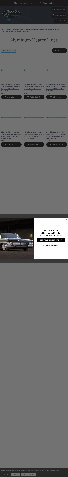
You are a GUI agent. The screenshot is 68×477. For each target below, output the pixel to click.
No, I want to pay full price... (51, 245)
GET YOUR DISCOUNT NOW (51, 240)
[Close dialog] (66, 220)
